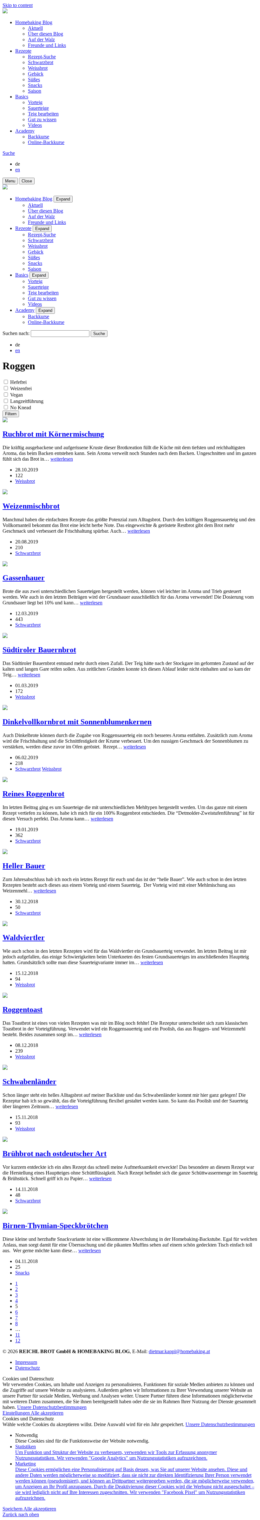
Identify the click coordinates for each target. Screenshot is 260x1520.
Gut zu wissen (42, 119)
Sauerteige (38, 108)
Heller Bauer (24, 866)
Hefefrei (18, 382)
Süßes (34, 79)
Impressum (26, 1362)
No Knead (20, 407)
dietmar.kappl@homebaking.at (179, 1351)
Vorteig (35, 102)
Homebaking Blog (33, 22)
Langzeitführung (26, 401)
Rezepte (23, 51)
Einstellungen (17, 1413)
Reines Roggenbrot (33, 794)
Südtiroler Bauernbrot (39, 650)
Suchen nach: (16, 333)
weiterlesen (61, 459)
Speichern (13, 1508)
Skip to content (18, 5)
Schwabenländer (29, 1081)
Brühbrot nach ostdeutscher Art (55, 1153)
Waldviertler (24, 937)
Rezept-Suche (42, 56)
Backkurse (38, 136)
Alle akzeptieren (47, 1413)
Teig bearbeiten (43, 113)
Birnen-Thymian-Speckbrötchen (55, 1225)
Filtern (10, 413)
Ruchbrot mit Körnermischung (53, 434)
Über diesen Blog (45, 33)
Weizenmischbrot (31, 506)
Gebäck (35, 73)
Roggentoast (22, 1009)
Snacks (35, 85)
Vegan (16, 395)
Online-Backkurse (46, 142)
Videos (35, 125)
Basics (21, 96)
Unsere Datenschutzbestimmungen (52, 1407)
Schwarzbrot (40, 62)
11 (17, 1335)
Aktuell (35, 28)
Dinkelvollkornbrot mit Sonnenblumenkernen (77, 722)
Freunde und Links (47, 45)
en (17, 169)
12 (17, 1340)
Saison (34, 91)
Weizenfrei (21, 388)
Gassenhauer (24, 578)
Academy (25, 131)
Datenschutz (27, 1368)
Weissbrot (38, 68)
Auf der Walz (41, 39)
